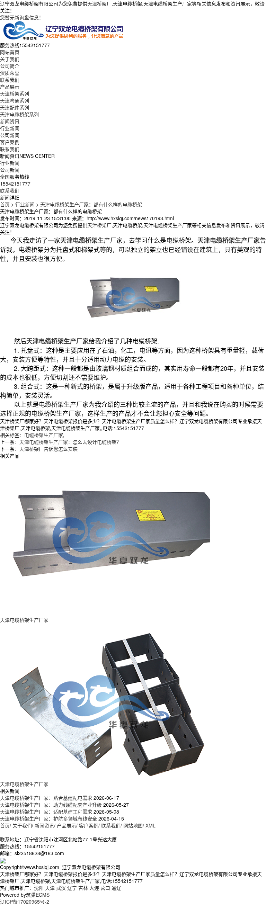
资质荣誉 (9, 72)
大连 (94, 887)
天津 (50, 887)
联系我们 (9, 79)
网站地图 (133, 825)
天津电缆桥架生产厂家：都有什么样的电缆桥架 (91, 204)
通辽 (116, 887)
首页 (5, 204)
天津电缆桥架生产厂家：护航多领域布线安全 (48, 818)
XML (150, 825)
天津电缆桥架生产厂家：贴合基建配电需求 (46, 797)
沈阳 (39, 887)
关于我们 (9, 58)
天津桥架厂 (99, 3)
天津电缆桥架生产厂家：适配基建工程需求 (46, 811)
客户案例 (9, 141)
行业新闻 (9, 128)
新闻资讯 (9, 121)
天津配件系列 (14, 107)
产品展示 (9, 86)
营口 (105, 887)
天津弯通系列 (14, 100)
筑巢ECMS (38, 894)
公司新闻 (9, 135)
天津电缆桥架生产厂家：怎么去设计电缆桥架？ (70, 441)
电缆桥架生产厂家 (43, 434)
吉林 (83, 887)
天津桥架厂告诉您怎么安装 (48, 448)
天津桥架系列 (14, 93)
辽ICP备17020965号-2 (24, 901)
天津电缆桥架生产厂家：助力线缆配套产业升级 (51, 804)
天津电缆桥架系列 (19, 114)
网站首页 (9, 51)
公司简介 (9, 65)
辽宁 (72, 887)
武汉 (61, 887)
